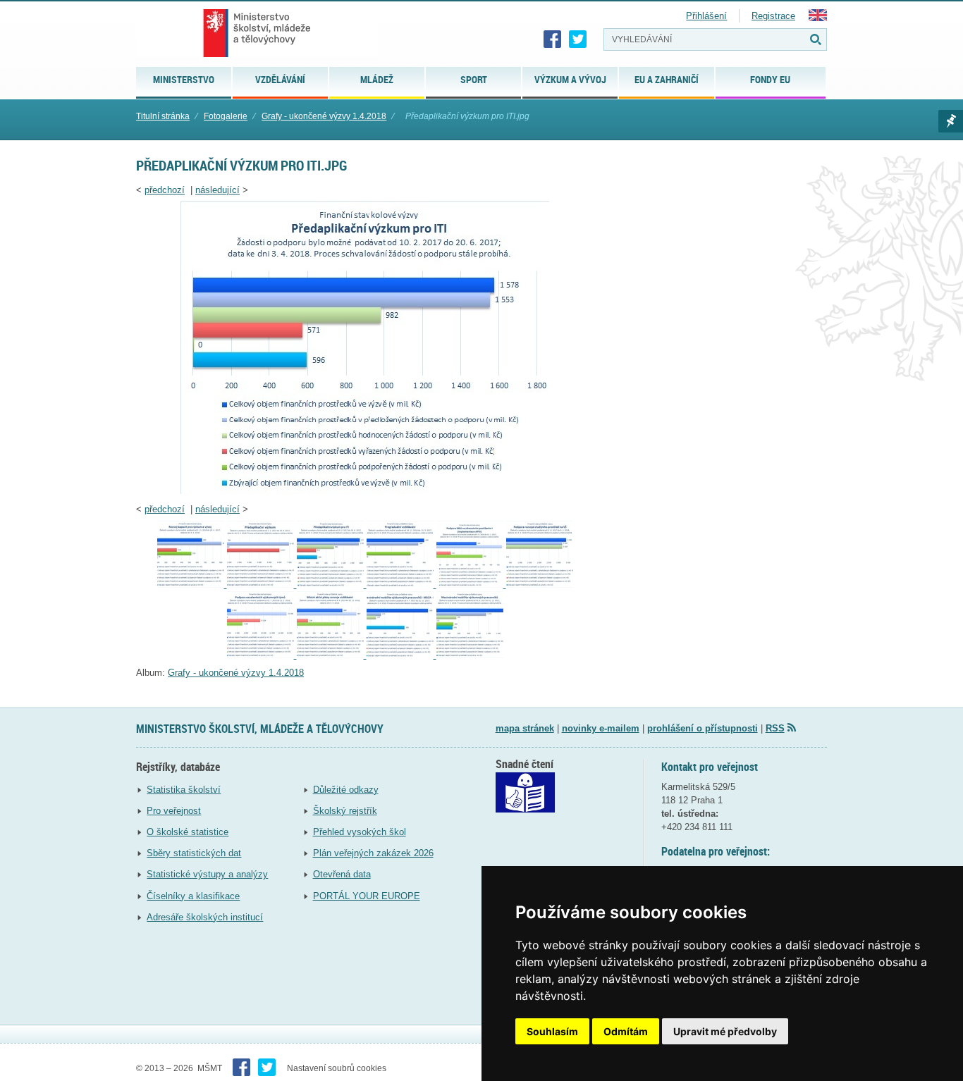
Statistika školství (184, 789)
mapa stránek (525, 728)
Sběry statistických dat (194, 853)
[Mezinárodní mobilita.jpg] (469, 655)
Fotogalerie (225, 116)
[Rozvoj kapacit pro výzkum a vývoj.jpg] (192, 584)
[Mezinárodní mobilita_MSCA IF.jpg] (401, 655)
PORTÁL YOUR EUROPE (366, 896)
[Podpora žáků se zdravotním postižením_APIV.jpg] (471, 584)
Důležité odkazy (346, 789)
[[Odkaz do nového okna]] (525, 809)
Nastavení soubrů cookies (336, 1068)
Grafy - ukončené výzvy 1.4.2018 (324, 116)
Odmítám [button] (625, 1031)
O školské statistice (187, 832)
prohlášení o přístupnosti (702, 728)
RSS (775, 728)
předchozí (165, 190)
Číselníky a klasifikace (193, 896)
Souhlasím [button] (552, 1031)
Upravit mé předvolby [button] (725, 1031)
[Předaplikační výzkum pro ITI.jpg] (364, 491)
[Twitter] (578, 39)
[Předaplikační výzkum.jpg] (262, 584)
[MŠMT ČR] (257, 33)
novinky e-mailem (600, 728)
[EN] (818, 18)
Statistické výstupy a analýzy (207, 874)
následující (217, 190)
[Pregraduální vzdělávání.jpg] (401, 584)
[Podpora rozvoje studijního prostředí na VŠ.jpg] (539, 584)
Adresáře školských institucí (205, 917)
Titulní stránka (163, 116)
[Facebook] (553, 39)
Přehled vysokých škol (359, 832)
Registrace (773, 16)
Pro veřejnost (174, 810)
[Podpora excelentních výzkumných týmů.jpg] (262, 655)
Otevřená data (342, 874)
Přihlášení (706, 16)
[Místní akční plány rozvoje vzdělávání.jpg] (332, 655)
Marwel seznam (950, 121)
